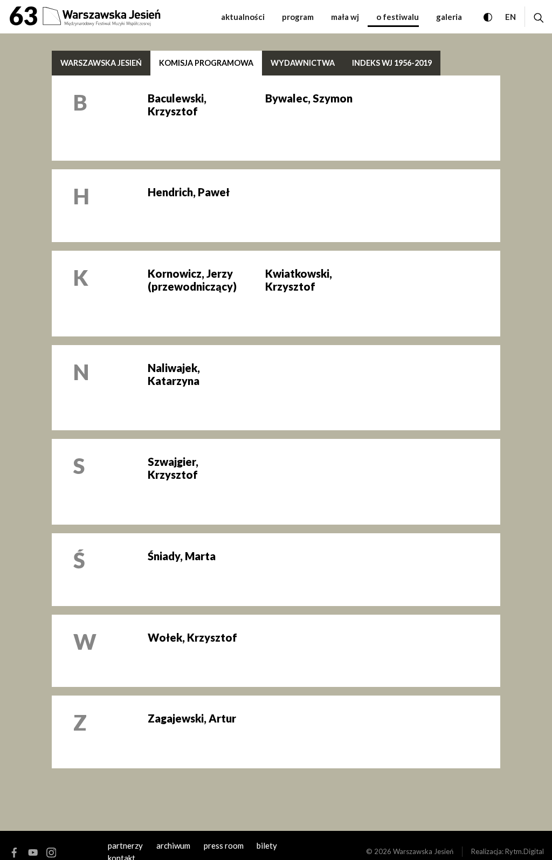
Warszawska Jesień (101, 62)
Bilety (267, 845)
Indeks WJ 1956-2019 (392, 62)
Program (298, 17)
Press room (224, 845)
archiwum (173, 845)
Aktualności (243, 17)
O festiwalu (397, 17)
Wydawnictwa (303, 62)
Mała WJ (345, 17)
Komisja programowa (206, 62)
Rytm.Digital (524, 851)
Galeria (449, 17)
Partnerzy (125, 845)
